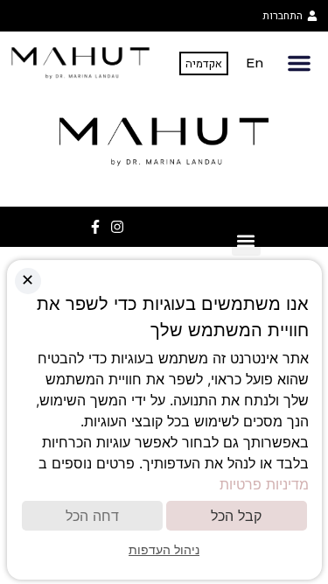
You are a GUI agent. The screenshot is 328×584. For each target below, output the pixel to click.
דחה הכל (92, 515)
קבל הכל (236, 515)
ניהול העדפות (164, 549)
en (254, 62)
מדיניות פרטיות (264, 484)
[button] (299, 63)
